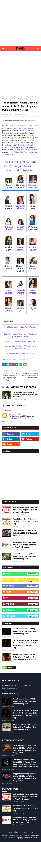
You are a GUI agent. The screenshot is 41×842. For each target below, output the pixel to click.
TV (19, 598)
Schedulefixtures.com (9, 688)
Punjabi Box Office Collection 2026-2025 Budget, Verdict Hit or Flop (25, 521)
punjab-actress (11, 359)
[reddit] (11, 444)
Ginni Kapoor (32, 267)
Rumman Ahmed (8, 228)
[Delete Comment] (28, 418)
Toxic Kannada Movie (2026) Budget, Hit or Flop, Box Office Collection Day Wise (24, 631)
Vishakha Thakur (20, 207)
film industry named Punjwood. (20, 128)
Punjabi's (28, 131)
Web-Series (19, 616)
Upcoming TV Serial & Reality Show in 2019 (20, 341)
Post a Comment (8, 421)
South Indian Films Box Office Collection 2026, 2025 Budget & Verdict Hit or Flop (25, 533)
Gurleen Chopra (8, 267)
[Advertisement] (20, 22)
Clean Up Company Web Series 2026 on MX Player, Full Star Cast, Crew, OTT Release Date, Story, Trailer (25, 749)
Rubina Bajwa (32, 248)
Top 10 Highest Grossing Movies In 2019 (20, 353)
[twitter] (30, 434)
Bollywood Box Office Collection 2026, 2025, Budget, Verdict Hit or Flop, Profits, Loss (25, 509)
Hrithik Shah (8, 114)
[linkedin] (11, 439)
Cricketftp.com (26, 685)
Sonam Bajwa (20, 228)
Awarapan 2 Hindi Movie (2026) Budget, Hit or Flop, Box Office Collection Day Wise (25, 727)
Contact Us (23, 832)
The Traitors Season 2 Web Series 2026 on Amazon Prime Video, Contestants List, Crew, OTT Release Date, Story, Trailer (25, 763)
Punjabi (12, 138)
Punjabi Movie (22, 359)
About (16, 832)
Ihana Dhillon (32, 291)
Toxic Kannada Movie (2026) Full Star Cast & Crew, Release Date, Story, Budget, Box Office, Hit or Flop (25, 644)
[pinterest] (30, 439)
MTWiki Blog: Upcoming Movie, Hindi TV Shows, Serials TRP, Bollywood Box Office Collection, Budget (21, 837)
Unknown (12, 414)
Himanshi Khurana (33, 186)
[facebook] (11, 434)
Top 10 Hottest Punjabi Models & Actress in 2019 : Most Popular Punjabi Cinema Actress (25, 395)
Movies (19, 592)
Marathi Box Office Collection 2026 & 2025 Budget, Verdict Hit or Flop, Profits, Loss (25, 544)
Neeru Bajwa (20, 248)
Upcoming (19, 610)
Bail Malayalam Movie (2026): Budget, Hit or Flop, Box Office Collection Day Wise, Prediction (25, 657)
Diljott (33, 308)
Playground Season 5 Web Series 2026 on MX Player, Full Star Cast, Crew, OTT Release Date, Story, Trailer (25, 777)
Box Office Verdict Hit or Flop (19, 580)
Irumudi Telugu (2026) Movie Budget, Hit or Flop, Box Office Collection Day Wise (24, 556)
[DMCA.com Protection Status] (9, 668)
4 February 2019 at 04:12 (18, 418)
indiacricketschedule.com (10, 685)
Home (4, 97)
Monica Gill (20, 309)
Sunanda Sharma (20, 291)
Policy (31, 832)
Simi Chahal (8, 291)
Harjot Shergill (8, 309)
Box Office (19, 574)
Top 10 (9, 97)
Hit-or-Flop (19, 586)
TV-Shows (19, 604)
